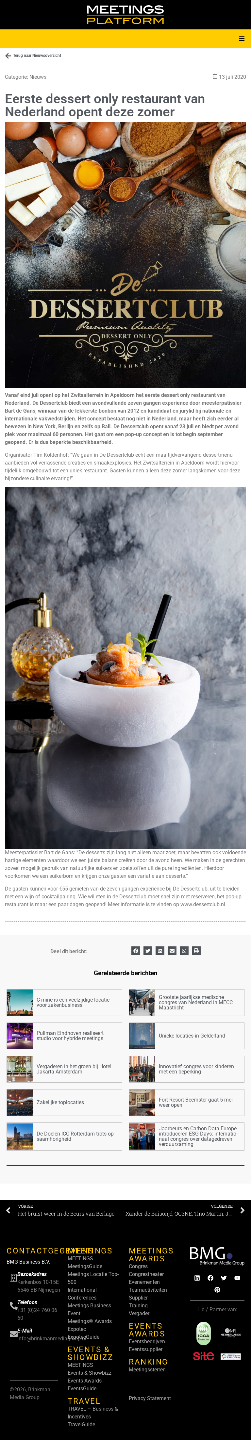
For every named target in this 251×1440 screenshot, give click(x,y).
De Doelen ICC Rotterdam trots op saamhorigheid (75, 1136)
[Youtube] (237, 1278)
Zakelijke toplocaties (60, 1102)
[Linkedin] (197, 1278)
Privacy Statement (150, 1398)
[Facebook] (210, 1278)
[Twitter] (224, 1278)
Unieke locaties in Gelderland (192, 1036)
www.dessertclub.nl (202, 904)
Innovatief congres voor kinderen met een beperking (196, 1069)
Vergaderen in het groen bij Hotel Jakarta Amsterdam (74, 1069)
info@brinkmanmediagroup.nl (51, 1338)
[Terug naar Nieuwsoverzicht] (8, 56)
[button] (242, 38)
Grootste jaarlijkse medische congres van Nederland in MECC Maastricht (196, 1002)
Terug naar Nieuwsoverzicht (37, 55)
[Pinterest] (217, 1290)
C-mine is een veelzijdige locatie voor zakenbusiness (73, 1002)
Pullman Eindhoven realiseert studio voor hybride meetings (70, 1035)
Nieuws (37, 77)
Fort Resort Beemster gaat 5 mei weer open (196, 1102)
